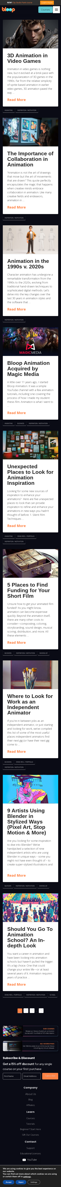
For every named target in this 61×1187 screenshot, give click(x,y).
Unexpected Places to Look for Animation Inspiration (30, 474)
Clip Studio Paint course (22, 2)
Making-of (44, 653)
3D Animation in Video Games (27, 58)
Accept (8, 1182)
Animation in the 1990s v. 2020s (28, 264)
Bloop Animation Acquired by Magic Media (28, 368)
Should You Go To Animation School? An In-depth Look (30, 937)
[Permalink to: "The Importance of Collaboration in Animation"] (30, 132)
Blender (8, 886)
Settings (33, 1182)
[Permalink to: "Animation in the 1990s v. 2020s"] (30, 239)
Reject (21, 1182)
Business (20, 423)
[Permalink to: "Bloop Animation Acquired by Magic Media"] (30, 341)
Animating (9, 110)
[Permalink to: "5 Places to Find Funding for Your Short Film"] (30, 563)
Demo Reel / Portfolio (25, 536)
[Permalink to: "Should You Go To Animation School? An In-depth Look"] (30, 907)
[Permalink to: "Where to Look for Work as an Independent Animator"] (30, 674)
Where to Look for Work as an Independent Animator (30, 704)
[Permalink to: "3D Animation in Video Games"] (30, 34)
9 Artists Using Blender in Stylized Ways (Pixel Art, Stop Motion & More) (26, 822)
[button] (56, 9)
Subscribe (50, 1075)
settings (27, 1176)
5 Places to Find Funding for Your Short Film (28, 590)
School (52, 995)
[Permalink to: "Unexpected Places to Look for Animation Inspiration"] (30, 445)
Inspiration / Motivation (26, 110)
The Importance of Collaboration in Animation (30, 159)
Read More (16, 99)
